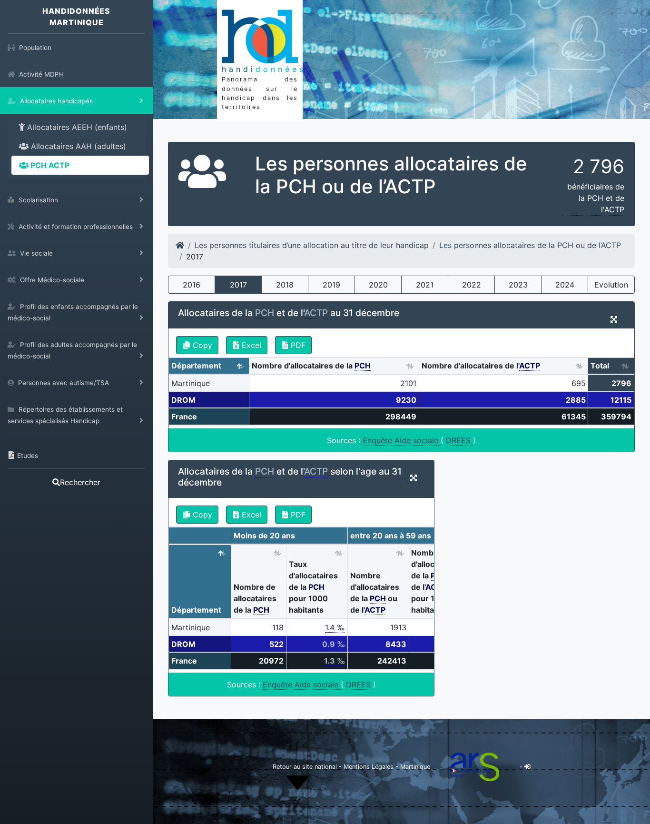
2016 (191, 284)
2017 (238, 284)
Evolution (611, 284)
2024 (564, 284)
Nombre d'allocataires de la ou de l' (374, 593)
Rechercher (80, 482)
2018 (285, 284)
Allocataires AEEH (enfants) (76, 127)
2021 (424, 284)
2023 (518, 284)
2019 (331, 284)
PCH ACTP (49, 165)
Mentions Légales (369, 766)
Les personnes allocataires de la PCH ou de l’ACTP (530, 245)
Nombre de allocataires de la (255, 598)
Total (600, 365)
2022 (471, 284)
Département (196, 365)
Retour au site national (305, 766)
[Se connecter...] (527, 766)
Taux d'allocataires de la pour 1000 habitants (313, 587)
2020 (378, 284)
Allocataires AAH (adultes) (77, 146)
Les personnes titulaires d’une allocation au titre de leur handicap (312, 245)
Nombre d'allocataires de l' (481, 365)
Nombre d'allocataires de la (311, 365)
